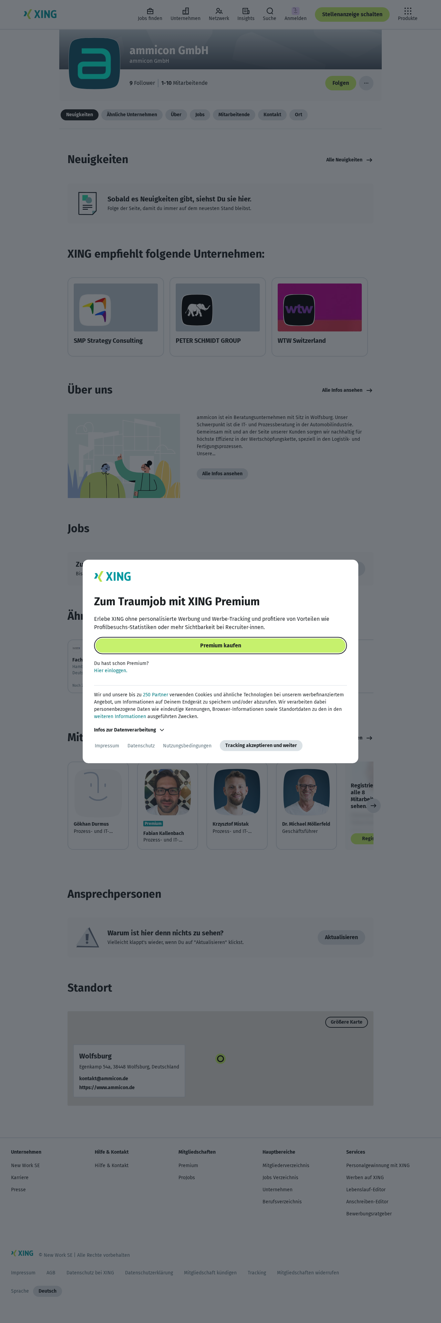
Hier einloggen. (110, 671)
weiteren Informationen (120, 716)
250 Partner (155, 695)
